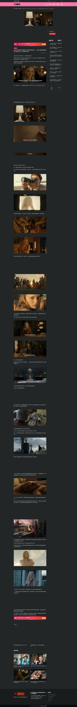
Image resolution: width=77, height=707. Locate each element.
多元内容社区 (50, 698)
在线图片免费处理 (50, 696)
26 (56, 69)
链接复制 (53, 33)
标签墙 (62, 4)
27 (56, 73)
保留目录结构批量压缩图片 (52, 694)
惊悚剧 (15, 624)
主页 (46, 4)
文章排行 (49, 4)
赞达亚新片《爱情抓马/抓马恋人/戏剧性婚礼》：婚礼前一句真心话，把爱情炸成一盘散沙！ (56, 56)
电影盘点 (53, 4)
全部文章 (19, 8)
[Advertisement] (30, 35)
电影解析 (58, 4)
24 (56, 77)
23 (56, 45)
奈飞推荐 (15, 8)
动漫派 (49, 700)
